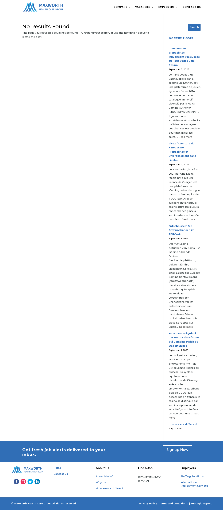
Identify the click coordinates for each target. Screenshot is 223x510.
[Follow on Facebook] (16, 481)
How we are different (183, 424)
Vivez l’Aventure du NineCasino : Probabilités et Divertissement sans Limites (182, 152)
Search (194, 27)
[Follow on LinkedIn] (37, 481)
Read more (185, 136)
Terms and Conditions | (175, 503)
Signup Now (177, 450)
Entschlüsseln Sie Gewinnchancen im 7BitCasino (181, 230)
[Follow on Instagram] (23, 481)
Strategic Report (201, 503)
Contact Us (192, 7)
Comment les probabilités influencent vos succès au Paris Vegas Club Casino (184, 57)
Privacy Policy (148, 503)
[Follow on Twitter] (30, 481)
